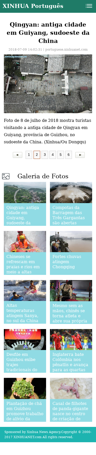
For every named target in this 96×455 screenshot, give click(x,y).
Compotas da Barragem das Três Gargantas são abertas (68, 215)
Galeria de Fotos (42, 176)
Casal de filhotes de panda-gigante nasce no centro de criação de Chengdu (70, 413)
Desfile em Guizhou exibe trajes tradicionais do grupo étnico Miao (21, 367)
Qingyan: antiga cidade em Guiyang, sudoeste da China (22, 217)
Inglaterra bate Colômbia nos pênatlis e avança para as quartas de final (70, 364)
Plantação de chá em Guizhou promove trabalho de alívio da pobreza (25, 413)
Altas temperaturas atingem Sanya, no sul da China (22, 313)
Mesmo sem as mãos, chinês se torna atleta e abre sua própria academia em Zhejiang (69, 318)
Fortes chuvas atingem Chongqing (66, 261)
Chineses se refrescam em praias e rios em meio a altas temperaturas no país (23, 269)
